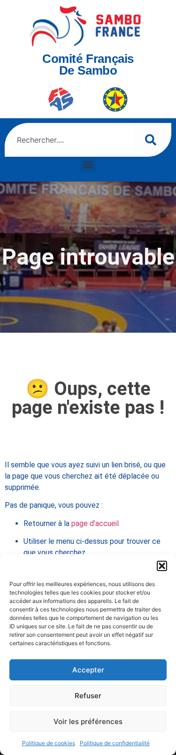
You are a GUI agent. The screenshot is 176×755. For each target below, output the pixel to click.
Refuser (88, 695)
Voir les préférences (88, 721)
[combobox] (69, 140)
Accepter (88, 669)
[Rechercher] (152, 140)
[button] (162, 566)
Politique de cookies (48, 743)
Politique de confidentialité (115, 743)
